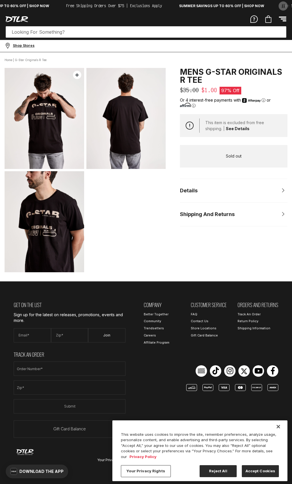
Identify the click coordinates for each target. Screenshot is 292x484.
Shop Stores (24, 45)
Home (8, 60)
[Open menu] (282, 19)
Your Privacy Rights (145, 471)
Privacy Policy (143, 456)
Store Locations (203, 328)
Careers (150, 335)
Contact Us (199, 321)
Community (152, 321)
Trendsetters (154, 328)
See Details (238, 128)
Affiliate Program (156, 342)
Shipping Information (254, 328)
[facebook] (272, 371)
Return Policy (248, 321)
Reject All (218, 471)
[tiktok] (215, 371)
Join (106, 335)
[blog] (201, 371)
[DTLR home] (17, 19)
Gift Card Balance (69, 428)
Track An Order (249, 314)
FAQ (194, 314)
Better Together (156, 314)
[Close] (278, 426)
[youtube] (258, 371)
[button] (37, 471)
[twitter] (244, 371)
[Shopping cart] (268, 19)
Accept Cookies (260, 471)
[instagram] (230, 371)
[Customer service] (254, 19)
